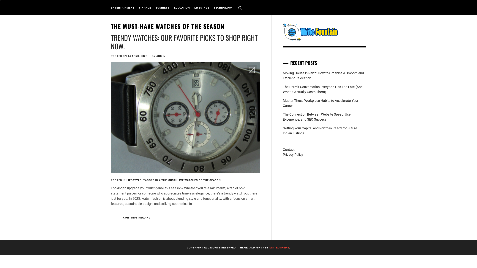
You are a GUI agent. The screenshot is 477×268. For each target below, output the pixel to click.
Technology (223, 7)
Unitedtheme (279, 247)
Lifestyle (201, 7)
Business (163, 7)
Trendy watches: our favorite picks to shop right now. (184, 41)
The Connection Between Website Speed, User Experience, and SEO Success (317, 116)
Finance (145, 7)
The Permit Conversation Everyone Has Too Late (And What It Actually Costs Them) (323, 89)
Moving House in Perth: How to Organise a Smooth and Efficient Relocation (323, 75)
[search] (240, 7)
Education (182, 7)
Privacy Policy (293, 155)
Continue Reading (137, 217)
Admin (160, 56)
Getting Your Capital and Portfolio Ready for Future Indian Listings (320, 130)
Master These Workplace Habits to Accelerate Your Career (320, 103)
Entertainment (123, 7)
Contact (289, 149)
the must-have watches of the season (191, 180)
